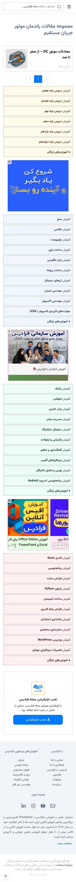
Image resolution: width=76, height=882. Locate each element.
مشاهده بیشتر (65, 843)
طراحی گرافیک (21, 779)
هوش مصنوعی (21, 770)
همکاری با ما (57, 765)
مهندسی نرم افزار (21, 784)
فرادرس (57, 775)
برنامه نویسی (21, 765)
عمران (21, 760)
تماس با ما (57, 760)
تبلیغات (56, 779)
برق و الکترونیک (21, 775)
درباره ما (56, 784)
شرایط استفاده (64, 865)
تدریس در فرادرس (57, 770)
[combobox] (31, 6)
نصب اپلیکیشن (36, 719)
